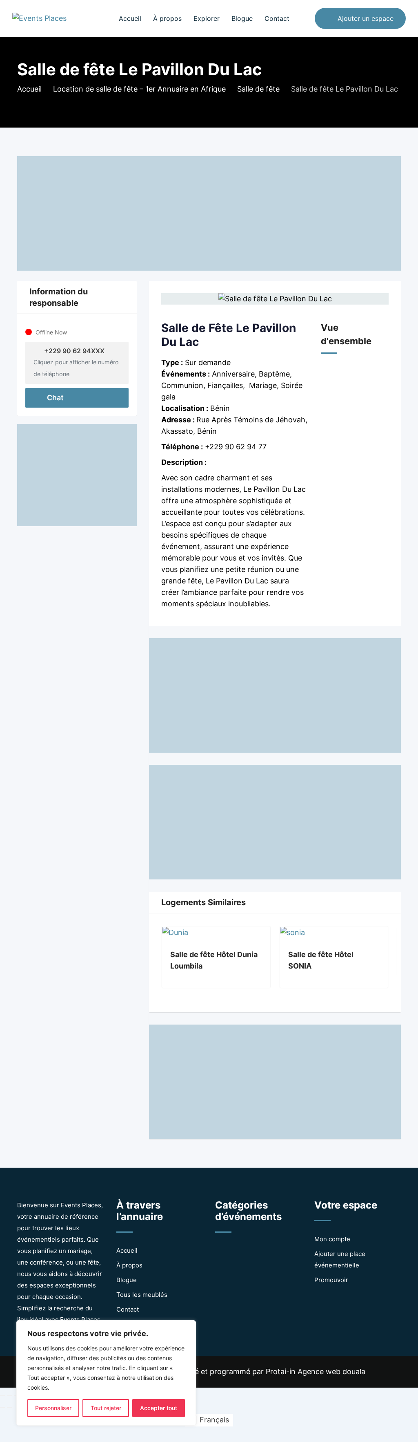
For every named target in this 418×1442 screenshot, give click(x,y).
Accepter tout (158, 1407)
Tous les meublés (141, 1294)
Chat (54, 397)
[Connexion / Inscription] (304, 18)
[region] (106, 1373)
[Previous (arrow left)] (2, 1407)
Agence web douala (331, 1371)
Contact (277, 18)
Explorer (206, 18)
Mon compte (332, 1239)
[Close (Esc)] (2, 1395)
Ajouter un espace (366, 18)
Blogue (242, 18)
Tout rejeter (106, 1407)
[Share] (9, 1395)
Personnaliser (53, 1407)
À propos (167, 18)
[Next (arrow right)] (9, 1407)
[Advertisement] (209, 213)
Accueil (130, 18)
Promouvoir (331, 1280)
